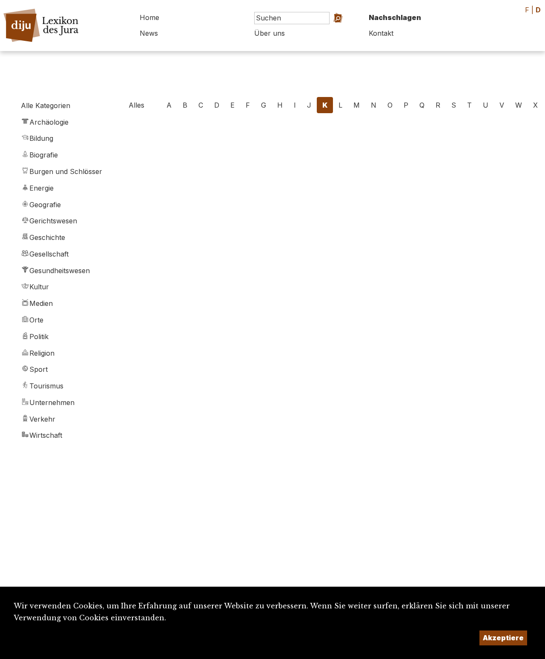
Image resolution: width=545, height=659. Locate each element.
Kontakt (381, 33)
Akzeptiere (503, 637)
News (149, 33)
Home (149, 17)
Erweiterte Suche (326, 30)
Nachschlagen (395, 17)
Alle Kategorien (45, 105)
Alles (136, 105)
